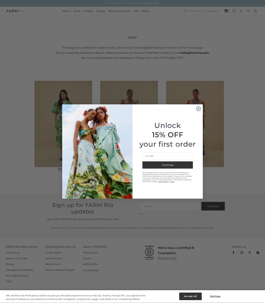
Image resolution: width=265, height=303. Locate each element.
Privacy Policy (163, 181)
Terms (172, 181)
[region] (132, 296)
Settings (215, 296)
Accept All (190, 296)
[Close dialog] (198, 109)
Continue (167, 165)
